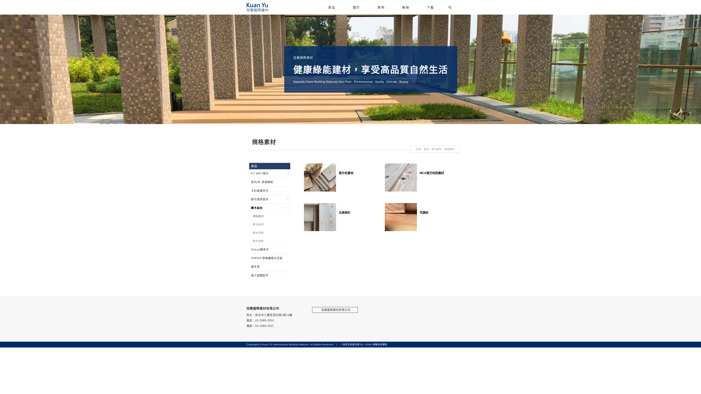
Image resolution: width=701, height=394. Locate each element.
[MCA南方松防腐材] (401, 177)
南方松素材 (346, 173)
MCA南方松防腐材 (432, 173)
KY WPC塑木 (260, 173)
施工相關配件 (260, 275)
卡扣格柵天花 (260, 190)
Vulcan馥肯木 (260, 249)
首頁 (418, 149)
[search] (451, 8)
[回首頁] (257, 7)
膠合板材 (258, 224)
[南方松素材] (320, 177)
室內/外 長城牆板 (262, 182)
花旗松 (424, 212)
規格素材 (449, 149)
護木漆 (255, 266)
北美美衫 (344, 212)
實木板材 (437, 149)
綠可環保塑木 (260, 199)
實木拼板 (258, 232)
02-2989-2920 (264, 320)
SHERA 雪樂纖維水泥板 (267, 258)
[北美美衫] (320, 216)
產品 (426, 149)
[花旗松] (401, 216)
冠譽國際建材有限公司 (334, 309)
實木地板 (258, 241)
